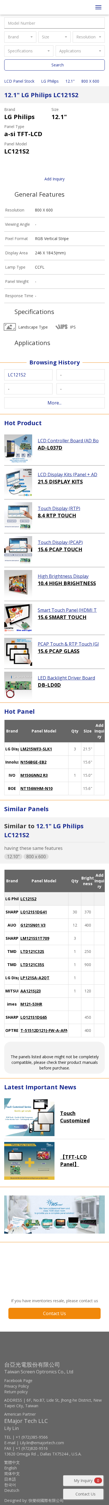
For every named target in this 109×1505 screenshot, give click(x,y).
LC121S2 (28, 898)
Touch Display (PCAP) (60, 542)
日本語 (10, 1479)
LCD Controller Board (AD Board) (68, 441)
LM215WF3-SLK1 (36, 749)
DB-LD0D (49, 684)
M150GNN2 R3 (34, 775)
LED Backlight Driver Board (66, 678)
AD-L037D (50, 447)
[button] (20, 37)
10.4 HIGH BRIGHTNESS (67, 583)
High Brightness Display (63, 576)
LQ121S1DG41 (33, 912)
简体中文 (12, 1473)
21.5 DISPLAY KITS (60, 481)
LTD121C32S (32, 951)
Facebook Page (18, 1380)
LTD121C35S (32, 964)
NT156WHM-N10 (36, 788)
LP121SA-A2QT (34, 977)
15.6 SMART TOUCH (62, 617)
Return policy (16, 1391)
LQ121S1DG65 (33, 1017)
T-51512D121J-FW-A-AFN (44, 1030)
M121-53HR (31, 1004)
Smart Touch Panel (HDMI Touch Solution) (67, 610)
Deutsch (11, 1490)
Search (57, 65)
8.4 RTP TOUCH (57, 515)
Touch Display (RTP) (59, 508)
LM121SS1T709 (34, 938)
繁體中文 (12, 1462)
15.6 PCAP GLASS (58, 651)
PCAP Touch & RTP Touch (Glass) (68, 644)
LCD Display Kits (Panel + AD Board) (67, 474)
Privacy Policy (16, 1386)
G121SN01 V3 (33, 925)
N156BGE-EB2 (33, 762)
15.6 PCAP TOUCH (60, 549)
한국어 (10, 1484)
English (10, 1468)
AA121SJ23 (30, 991)
